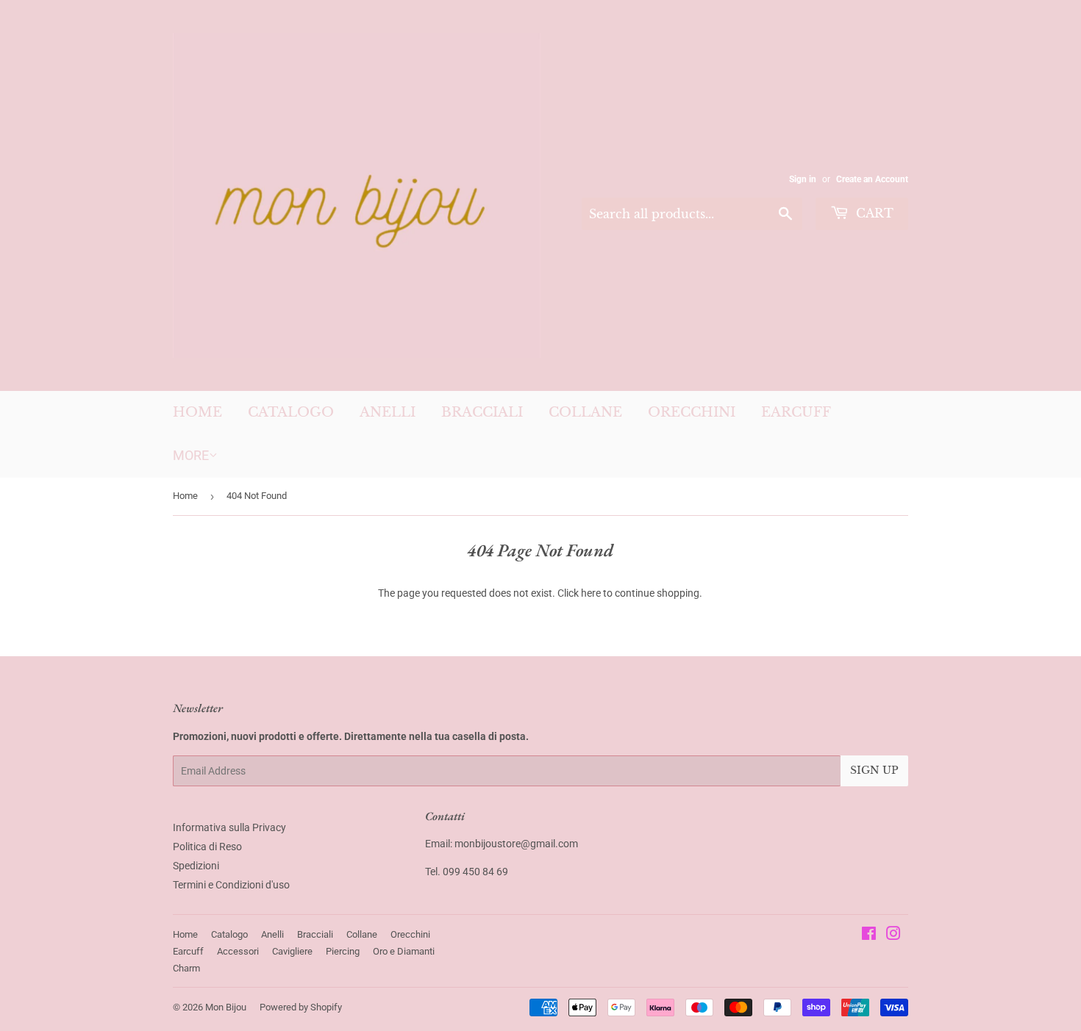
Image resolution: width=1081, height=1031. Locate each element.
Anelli (387, 412)
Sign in (802, 179)
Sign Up (874, 770)
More (191, 455)
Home (197, 412)
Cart (872, 213)
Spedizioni (196, 866)
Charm (186, 968)
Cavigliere (292, 951)
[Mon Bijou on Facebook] (869, 935)
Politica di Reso (207, 846)
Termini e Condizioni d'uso (231, 885)
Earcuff (796, 412)
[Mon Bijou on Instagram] (893, 935)
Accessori (238, 951)
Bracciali (482, 412)
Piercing (343, 951)
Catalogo (291, 412)
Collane (585, 412)
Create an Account (872, 179)
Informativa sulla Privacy (229, 827)
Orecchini (691, 412)
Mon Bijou (225, 1007)
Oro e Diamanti (404, 951)
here (591, 593)
